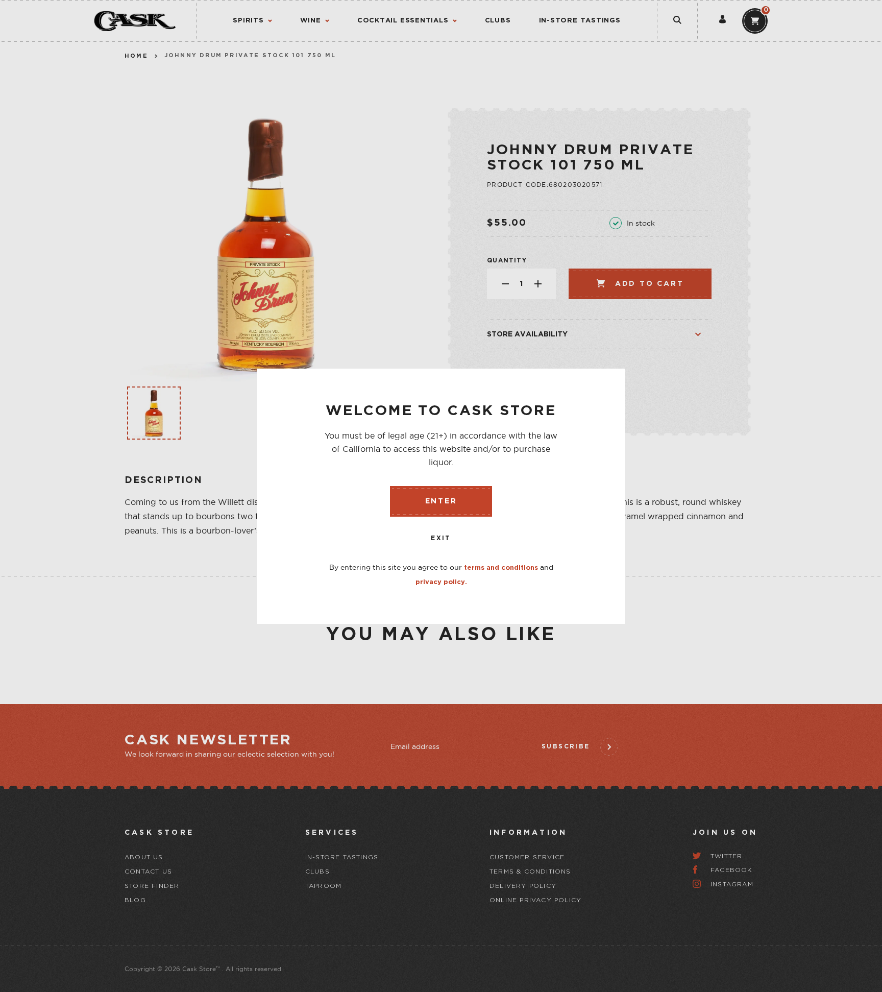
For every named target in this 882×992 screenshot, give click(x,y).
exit (441, 538)
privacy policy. (441, 582)
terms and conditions (501, 568)
